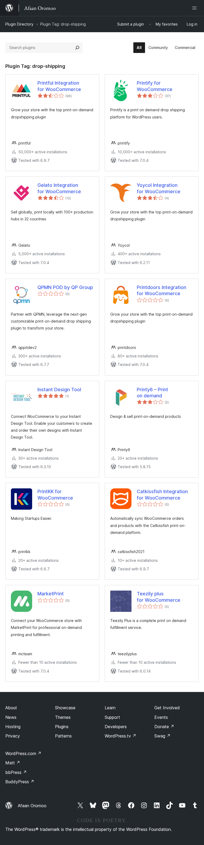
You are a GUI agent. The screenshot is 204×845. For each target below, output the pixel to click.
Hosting (12, 726)
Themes (63, 717)
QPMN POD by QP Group (65, 287)
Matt (12, 762)
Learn (110, 707)
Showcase (65, 707)
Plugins (62, 726)
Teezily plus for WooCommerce (158, 597)
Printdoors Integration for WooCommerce (161, 290)
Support (112, 717)
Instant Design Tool (59, 389)
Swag (162, 736)
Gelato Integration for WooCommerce (59, 188)
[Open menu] (195, 8)
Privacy (12, 736)
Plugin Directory (19, 24)
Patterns (63, 736)
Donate (164, 726)
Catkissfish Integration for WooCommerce (162, 494)
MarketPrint (50, 593)
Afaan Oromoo (32, 805)
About (11, 707)
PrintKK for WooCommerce (55, 494)
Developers (116, 726)
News (10, 717)
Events (161, 717)
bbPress (16, 772)
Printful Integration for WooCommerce (59, 86)
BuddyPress (19, 781)
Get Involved (167, 707)
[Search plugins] (77, 47)
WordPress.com (23, 753)
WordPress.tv (120, 736)
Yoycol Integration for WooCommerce (158, 188)
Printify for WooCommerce (154, 86)
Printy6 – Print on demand (152, 392)
